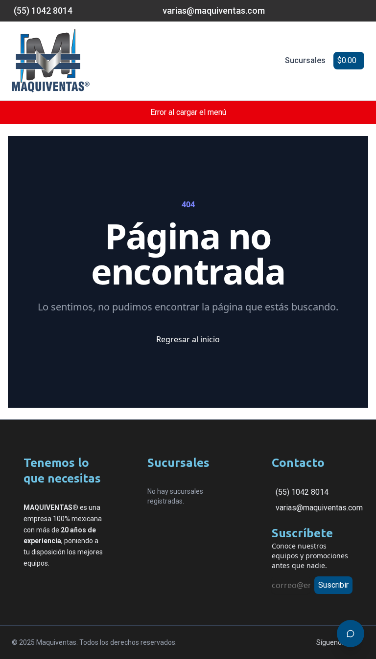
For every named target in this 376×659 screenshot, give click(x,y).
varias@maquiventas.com (319, 507)
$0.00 (346, 60)
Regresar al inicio (188, 339)
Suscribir (333, 585)
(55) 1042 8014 (302, 492)
